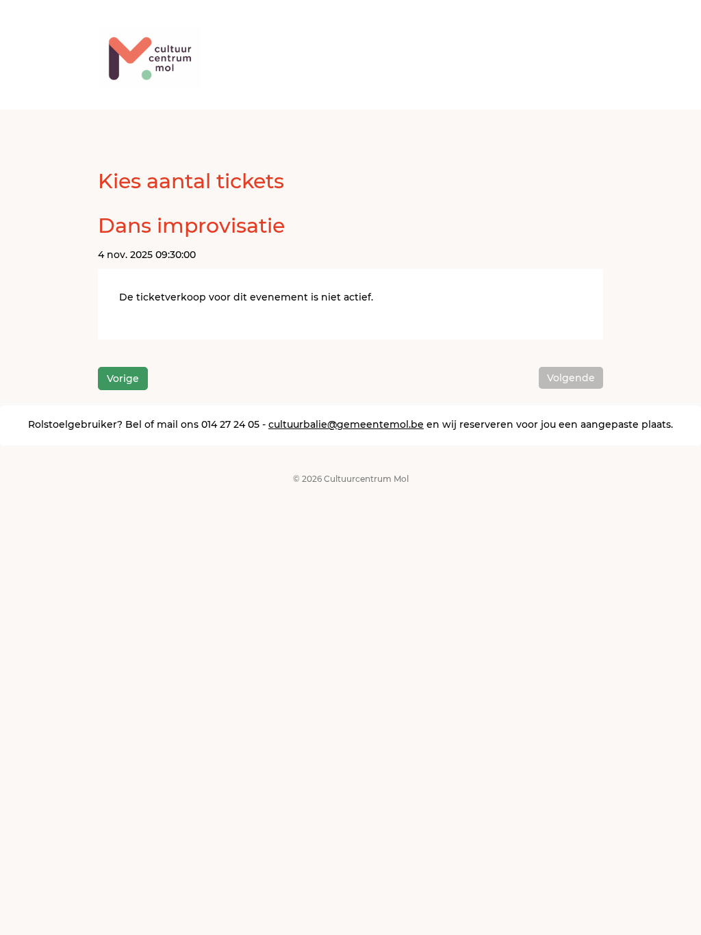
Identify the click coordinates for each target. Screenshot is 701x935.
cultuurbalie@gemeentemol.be (346, 424)
